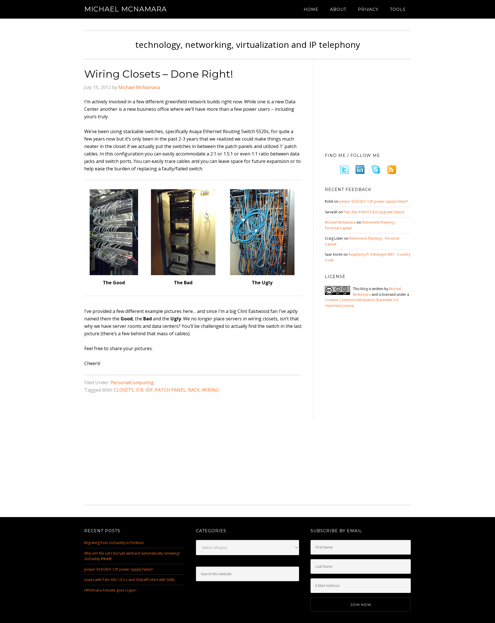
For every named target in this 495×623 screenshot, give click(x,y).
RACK (194, 390)
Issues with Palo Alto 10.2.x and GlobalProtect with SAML (129, 579)
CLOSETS (124, 390)
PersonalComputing (132, 382)
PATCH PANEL (170, 390)
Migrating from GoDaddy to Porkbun (114, 542)
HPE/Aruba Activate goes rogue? (110, 590)
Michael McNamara (125, 9)
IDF (149, 390)
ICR (139, 390)
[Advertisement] (368, 104)
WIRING (210, 390)
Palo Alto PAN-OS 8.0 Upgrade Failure (373, 212)
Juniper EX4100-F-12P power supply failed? (373, 201)
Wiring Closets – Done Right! (158, 74)
